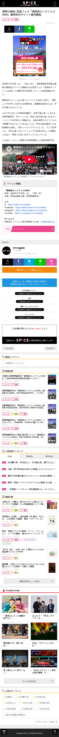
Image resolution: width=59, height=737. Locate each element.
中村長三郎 (44, 708)
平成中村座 (11, 708)
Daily (10, 456)
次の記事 (49, 348)
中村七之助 (28, 702)
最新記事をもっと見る (29, 581)
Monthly (49, 456)
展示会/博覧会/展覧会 (15, 714)
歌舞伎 (9, 696)
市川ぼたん (11, 702)
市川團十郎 (24, 696)
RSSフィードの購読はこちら (30, 270)
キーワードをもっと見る (45, 721)
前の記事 (9, 348)
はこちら (22, 229)
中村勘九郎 (44, 702)
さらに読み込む (29, 681)
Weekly (29, 456)
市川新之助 (40, 696)
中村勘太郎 (28, 708)
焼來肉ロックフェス (15, 362)
